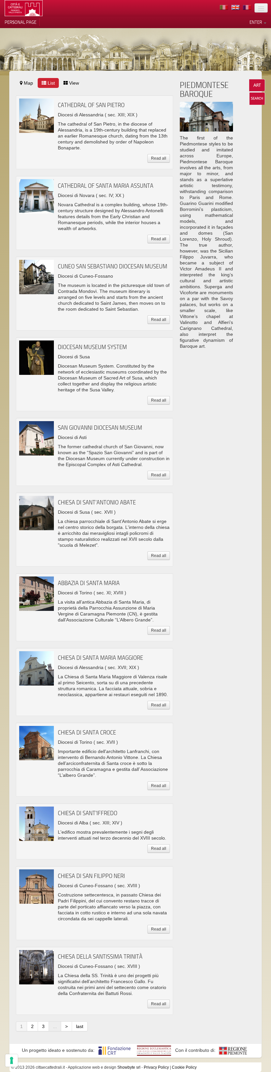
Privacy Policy (156, 1067)
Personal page (20, 22)
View (73, 83)
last (79, 1026)
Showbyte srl (128, 1067)
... (55, 1026)
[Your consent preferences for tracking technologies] (11, 1060)
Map (27, 83)
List (50, 83)
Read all (158, 158)
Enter (256, 22)
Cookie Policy (184, 1067)
